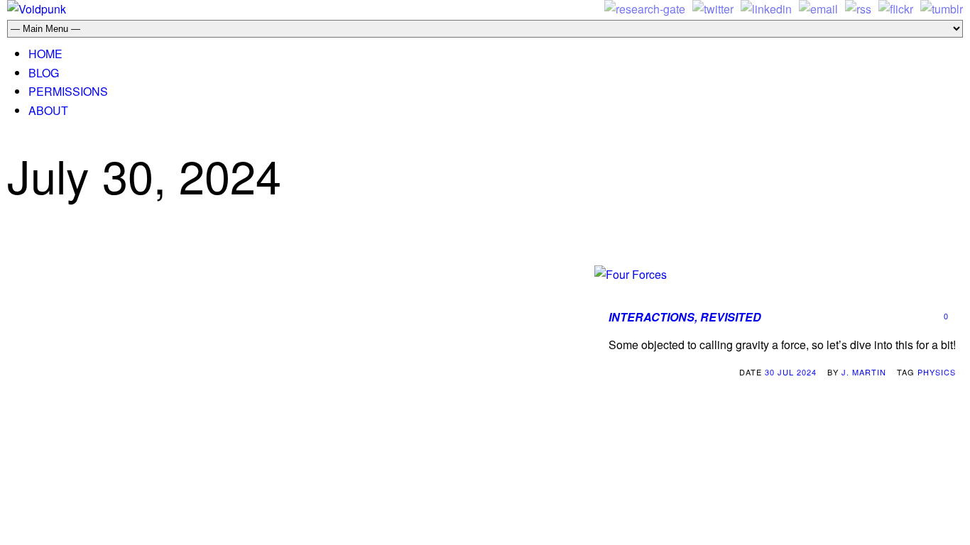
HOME (45, 53)
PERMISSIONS (68, 91)
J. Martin (863, 372)
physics (936, 372)
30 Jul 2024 (791, 372)
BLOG (43, 73)
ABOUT (48, 110)
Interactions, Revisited (685, 317)
